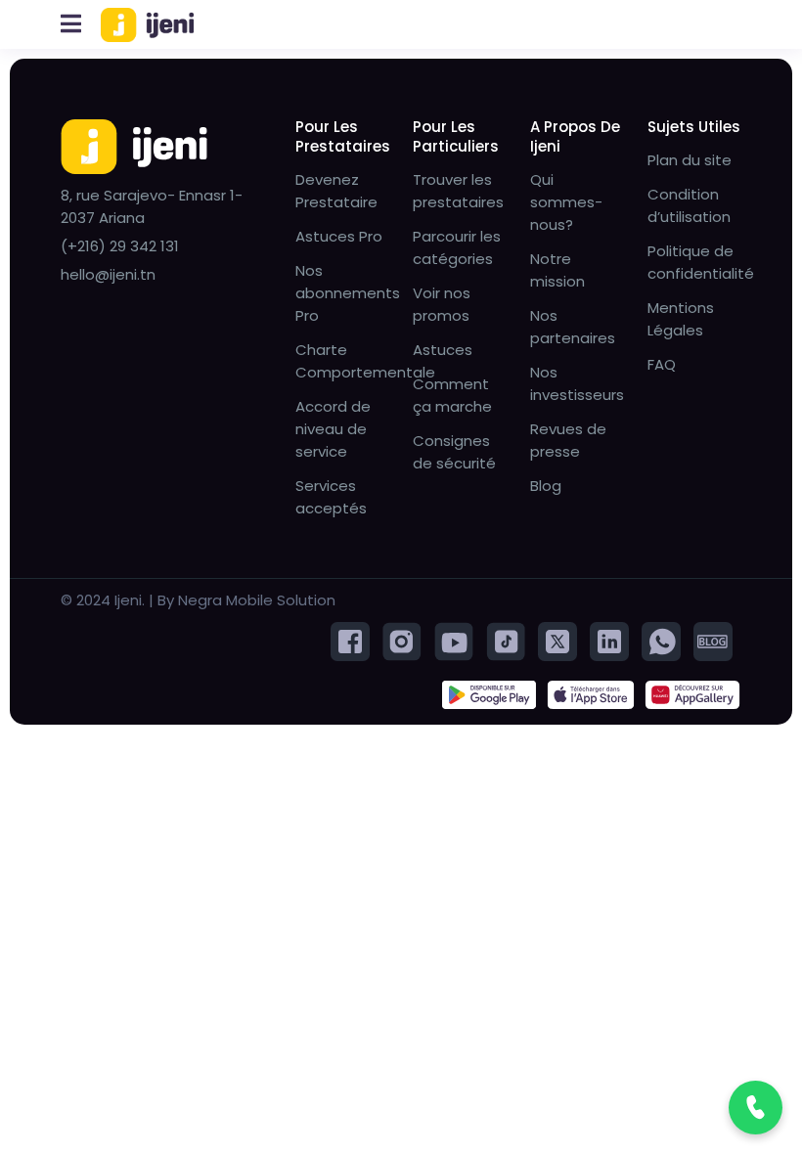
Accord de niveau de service (333, 429)
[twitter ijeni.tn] (557, 640)
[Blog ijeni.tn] (713, 640)
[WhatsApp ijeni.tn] (661, 640)
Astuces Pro (338, 236)
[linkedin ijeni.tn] (609, 640)
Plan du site (689, 160)
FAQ (661, 364)
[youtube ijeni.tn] (453, 640)
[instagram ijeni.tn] (402, 640)
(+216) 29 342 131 (120, 246)
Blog (545, 485)
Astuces (442, 349)
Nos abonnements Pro (347, 293)
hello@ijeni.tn (108, 274)
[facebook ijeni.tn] (350, 640)
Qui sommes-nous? (566, 202)
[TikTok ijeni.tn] (505, 640)
